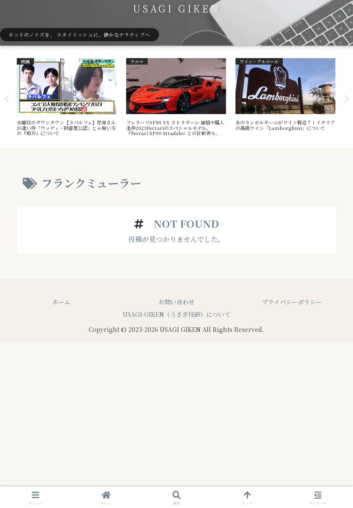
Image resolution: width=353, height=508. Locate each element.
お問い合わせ (176, 301)
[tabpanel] (67, 97)
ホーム (61, 301)
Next (346, 99)
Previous (6, 99)
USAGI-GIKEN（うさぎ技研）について (176, 314)
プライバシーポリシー (292, 301)
